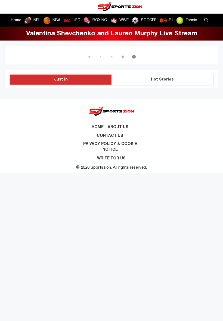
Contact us (110, 136)
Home (16, 20)
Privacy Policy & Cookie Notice (110, 147)
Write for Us (111, 158)
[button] (206, 20)
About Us (118, 127)
